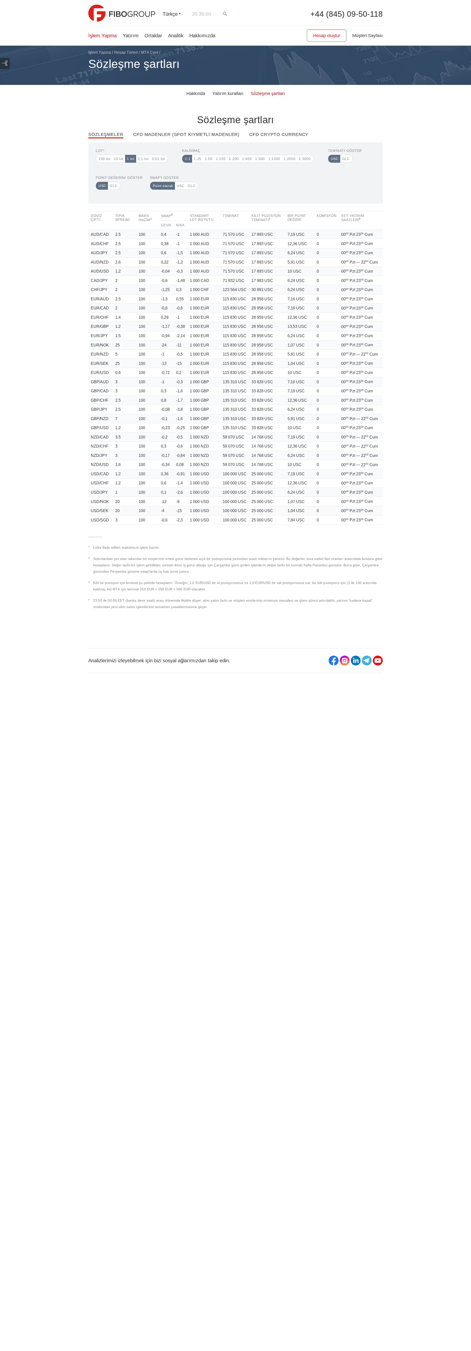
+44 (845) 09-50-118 (346, 14)
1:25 (197, 159)
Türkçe (170, 14)
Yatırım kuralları (227, 93)
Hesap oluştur (326, 35)
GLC (346, 159)
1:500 (260, 159)
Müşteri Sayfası (367, 35)
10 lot (118, 159)
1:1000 (274, 159)
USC (335, 159)
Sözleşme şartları (268, 93)
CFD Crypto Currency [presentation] (278, 134)
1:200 (234, 159)
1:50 (208, 159)
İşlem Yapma (102, 35)
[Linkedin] (356, 660)
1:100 (221, 159)
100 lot (104, 159)
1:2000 (289, 159)
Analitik (175, 35)
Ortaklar (153, 35)
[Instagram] (345, 660)
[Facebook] (334, 660)
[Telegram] (367, 660)
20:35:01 (201, 14)
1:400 (247, 159)
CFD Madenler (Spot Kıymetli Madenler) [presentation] (186, 134)
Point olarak (163, 186)
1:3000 (305, 159)
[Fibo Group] (121, 13)
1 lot (130, 159)
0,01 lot (158, 159)
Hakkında (195, 93)
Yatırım (131, 35)
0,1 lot (143, 159)
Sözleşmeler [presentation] (105, 134)
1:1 (187, 159)
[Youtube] (378, 660)
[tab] (110, 137)
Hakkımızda (202, 35)
